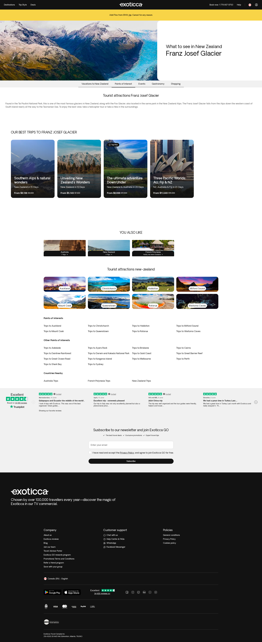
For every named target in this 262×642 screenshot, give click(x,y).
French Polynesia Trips (99, 381)
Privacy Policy (127, 452)
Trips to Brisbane (140, 348)
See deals (131, 17)
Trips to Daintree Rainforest (57, 353)
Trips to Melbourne (141, 358)
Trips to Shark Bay (53, 364)
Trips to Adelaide (52, 348)
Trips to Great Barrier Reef (189, 353)
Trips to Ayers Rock (97, 348)
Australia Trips (51, 381)
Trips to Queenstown (98, 331)
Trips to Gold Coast (141, 353)
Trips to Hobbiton (140, 326)
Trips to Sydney (95, 364)
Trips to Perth (183, 358)
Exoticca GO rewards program (57, 555)
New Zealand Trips (141, 381)
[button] (131, 461)
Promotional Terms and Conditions (59, 559)
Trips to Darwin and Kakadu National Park (108, 353)
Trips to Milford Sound (187, 326)
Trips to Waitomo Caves (188, 331)
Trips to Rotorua (140, 331)
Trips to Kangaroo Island (100, 358)
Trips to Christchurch (98, 326)
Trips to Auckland (52, 326)
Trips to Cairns (183, 348)
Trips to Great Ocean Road (57, 358)
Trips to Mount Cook (54, 331)
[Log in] (256, 4)
